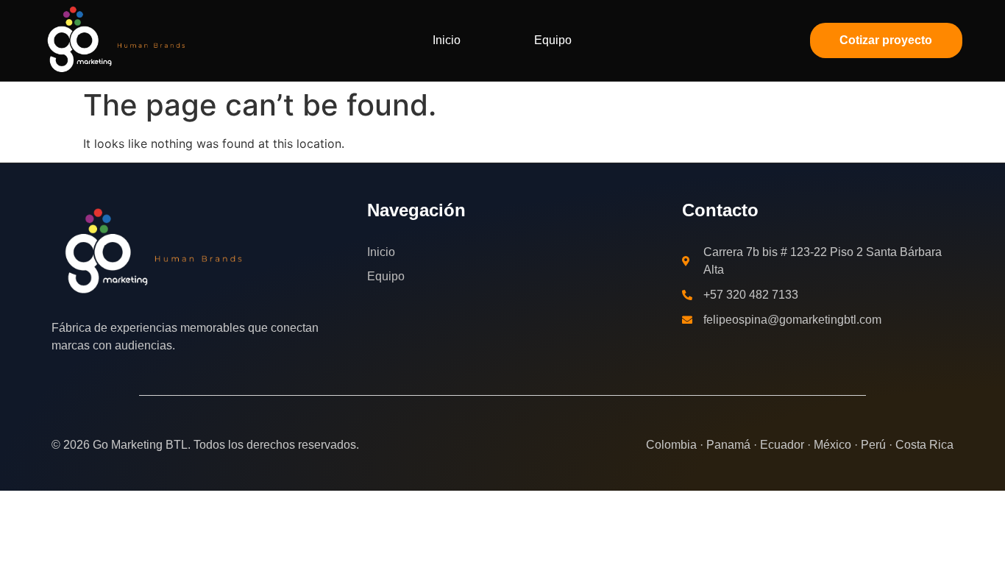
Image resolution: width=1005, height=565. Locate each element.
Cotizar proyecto (885, 40)
